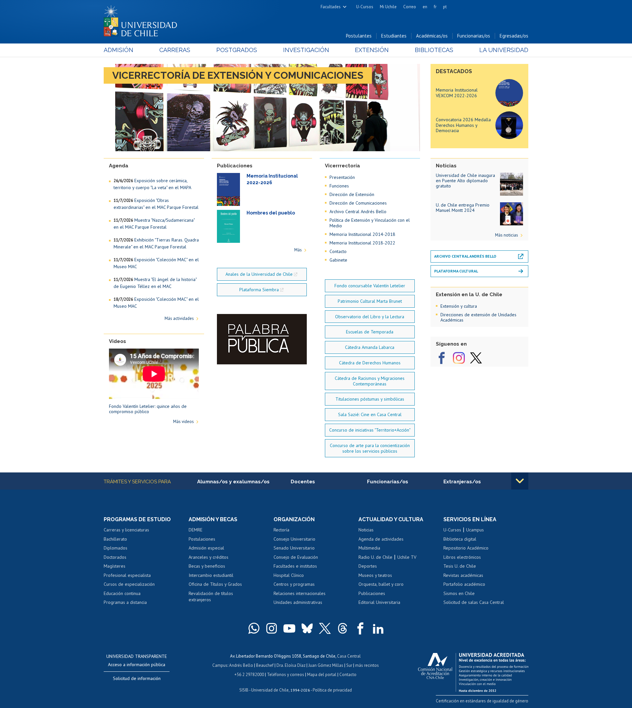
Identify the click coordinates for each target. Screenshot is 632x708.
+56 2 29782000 (249, 674)
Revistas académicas (463, 575)
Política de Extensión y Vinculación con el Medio (369, 222)
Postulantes (359, 36)
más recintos (367, 665)
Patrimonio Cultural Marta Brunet (370, 301)
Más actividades (179, 318)
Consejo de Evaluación (296, 557)
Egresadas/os (514, 36)
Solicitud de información (137, 678)
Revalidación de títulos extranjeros (211, 596)
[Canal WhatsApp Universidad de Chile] (254, 628)
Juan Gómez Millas (325, 665)
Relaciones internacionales (300, 593)
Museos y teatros (375, 575)
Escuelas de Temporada (369, 332)
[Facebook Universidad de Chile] (360, 628)
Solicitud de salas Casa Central (473, 602)
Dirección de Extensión (351, 194)
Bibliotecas (434, 49)
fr (435, 7)
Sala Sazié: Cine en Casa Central (370, 414)
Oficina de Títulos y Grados (215, 584)
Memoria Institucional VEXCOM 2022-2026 (457, 93)
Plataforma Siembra (259, 290)
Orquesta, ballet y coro (381, 584)
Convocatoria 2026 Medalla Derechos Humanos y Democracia (463, 125)
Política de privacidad (332, 690)
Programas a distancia (125, 602)
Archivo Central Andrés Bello (357, 211)
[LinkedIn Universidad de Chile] (378, 628)
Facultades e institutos (295, 566)
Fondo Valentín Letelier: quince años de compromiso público (148, 408)
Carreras (174, 49)
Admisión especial (206, 548)
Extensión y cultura (458, 306)
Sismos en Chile (459, 593)
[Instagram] (459, 358)
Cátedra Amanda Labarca (369, 347)
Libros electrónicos (462, 557)
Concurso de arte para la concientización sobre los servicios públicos (370, 448)
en (425, 7)
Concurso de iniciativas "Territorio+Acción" (369, 430)
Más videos (183, 421)
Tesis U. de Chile (459, 566)
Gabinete (338, 260)
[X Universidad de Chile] (325, 628)
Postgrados (236, 49)
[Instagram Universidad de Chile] (271, 628)
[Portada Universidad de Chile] (143, 19)
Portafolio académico (464, 584)
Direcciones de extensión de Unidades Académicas (478, 317)
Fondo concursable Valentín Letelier (369, 286)
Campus (219, 665)
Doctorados (115, 557)
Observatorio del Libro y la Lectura (369, 317)
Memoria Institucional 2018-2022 (362, 243)
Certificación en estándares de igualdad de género (482, 701)
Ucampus (475, 530)
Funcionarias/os (473, 36)
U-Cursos (364, 7)
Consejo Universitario (294, 539)
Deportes (367, 566)
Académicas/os (432, 36)
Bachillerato (115, 539)
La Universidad (503, 49)
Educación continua (122, 593)
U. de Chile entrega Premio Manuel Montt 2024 (462, 207)
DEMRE (195, 530)
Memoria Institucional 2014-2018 (362, 234)
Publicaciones (371, 593)
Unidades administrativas (298, 602)
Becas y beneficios (207, 566)
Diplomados (115, 548)
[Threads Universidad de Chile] (342, 628)
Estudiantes (394, 36)
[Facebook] (442, 358)
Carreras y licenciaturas (126, 530)
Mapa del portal (321, 674)
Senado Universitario (294, 548)
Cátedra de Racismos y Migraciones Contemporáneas (370, 381)
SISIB (244, 690)
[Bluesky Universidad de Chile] (307, 628)
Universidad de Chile (270, 690)
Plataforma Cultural (456, 271)
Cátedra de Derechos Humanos (370, 363)
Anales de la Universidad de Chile (259, 274)
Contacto (338, 251)
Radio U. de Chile (375, 557)
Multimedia (369, 548)
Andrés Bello (241, 665)
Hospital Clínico (289, 575)
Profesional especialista (127, 575)
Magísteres (114, 566)
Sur (349, 665)
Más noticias (506, 235)
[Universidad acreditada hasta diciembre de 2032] (473, 671)
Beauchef (265, 665)
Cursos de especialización (129, 584)
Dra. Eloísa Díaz (290, 665)
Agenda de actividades (381, 539)
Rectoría (281, 530)
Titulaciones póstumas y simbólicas (369, 399)
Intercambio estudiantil (211, 575)
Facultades (331, 7)
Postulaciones (202, 539)
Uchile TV (406, 557)
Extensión (372, 49)
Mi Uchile (388, 7)
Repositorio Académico (465, 548)
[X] (476, 358)
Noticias (366, 530)
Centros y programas (294, 584)
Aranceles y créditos (208, 557)
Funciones (339, 186)
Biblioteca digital (459, 539)
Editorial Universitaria (379, 602)
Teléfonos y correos (285, 674)
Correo (409, 7)
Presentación (342, 177)
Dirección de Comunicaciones (358, 203)
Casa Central (349, 656)
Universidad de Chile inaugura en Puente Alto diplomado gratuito (465, 180)
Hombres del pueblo (271, 212)
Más (298, 250)
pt (445, 7)
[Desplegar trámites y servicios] (519, 481)
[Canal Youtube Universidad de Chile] (289, 628)
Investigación (306, 49)
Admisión (118, 49)
